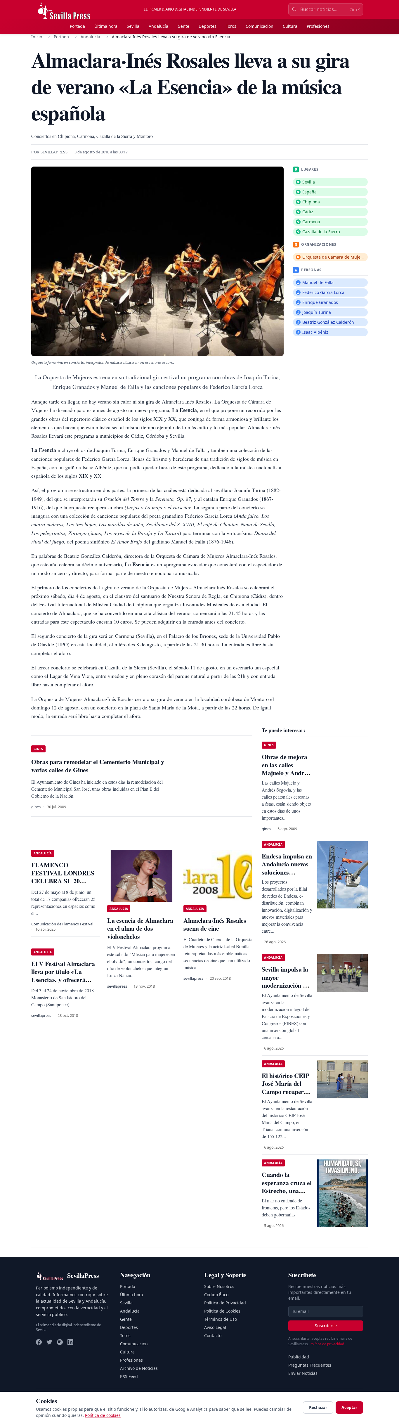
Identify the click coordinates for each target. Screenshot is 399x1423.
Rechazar (318, 1407)
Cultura (290, 26)
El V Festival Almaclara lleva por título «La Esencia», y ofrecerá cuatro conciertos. (63, 976)
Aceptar (349, 1407)
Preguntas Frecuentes (309, 1365)
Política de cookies (103, 1415)
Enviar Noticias (303, 1373)
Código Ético (216, 1294)
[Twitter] (49, 1342)
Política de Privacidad (225, 1303)
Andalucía (158, 26)
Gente (183, 26)
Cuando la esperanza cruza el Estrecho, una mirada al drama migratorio (286, 1190)
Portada (77, 26)
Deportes (207, 26)
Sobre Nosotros (219, 1286)
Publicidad (298, 1357)
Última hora (105, 26)
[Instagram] (60, 1342)
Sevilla (133, 26)
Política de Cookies (222, 1311)
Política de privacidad (327, 1343)
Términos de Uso (220, 1319)
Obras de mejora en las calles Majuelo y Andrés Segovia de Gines (286, 769)
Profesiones (318, 26)
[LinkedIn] (70, 1342)
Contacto (212, 1335)
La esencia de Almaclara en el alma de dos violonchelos (140, 928)
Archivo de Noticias (139, 1368)
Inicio (36, 36)
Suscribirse (326, 1325)
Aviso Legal (215, 1327)
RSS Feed (129, 1376)
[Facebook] (39, 1342)
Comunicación (259, 26)
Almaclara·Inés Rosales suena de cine (214, 924)
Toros (231, 26)
